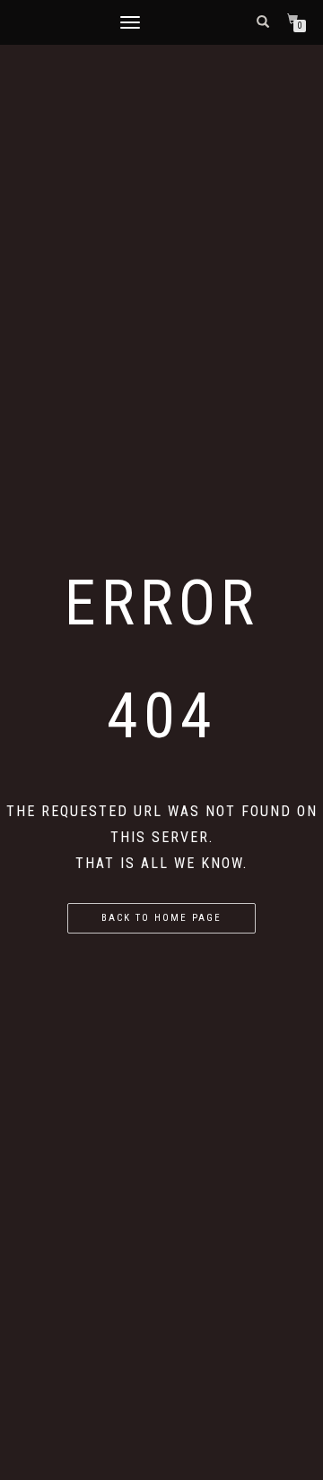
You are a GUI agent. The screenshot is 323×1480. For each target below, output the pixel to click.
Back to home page (161, 918)
